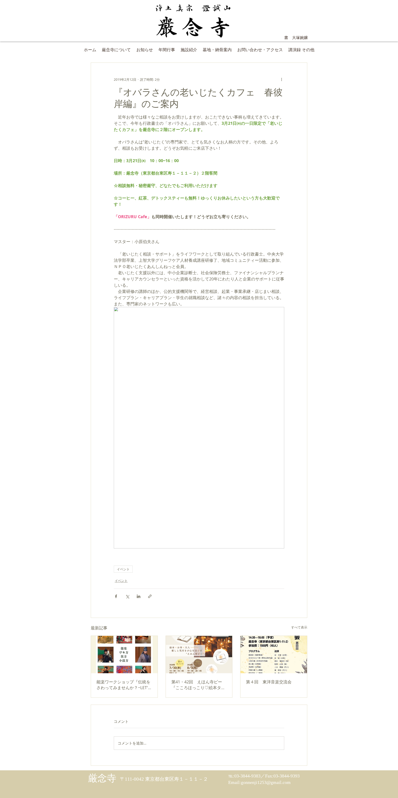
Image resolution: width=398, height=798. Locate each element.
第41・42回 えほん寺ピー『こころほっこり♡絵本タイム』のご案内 (198, 685)
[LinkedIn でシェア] (138, 596)
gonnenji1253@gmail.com (266, 782)
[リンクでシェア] (150, 596)
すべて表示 (299, 627)
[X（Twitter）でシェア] (127, 596)
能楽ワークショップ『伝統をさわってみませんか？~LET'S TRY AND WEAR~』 (123, 685)
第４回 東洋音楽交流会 (269, 682)
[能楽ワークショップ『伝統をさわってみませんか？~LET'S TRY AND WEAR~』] (124, 654)
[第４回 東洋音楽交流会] (273, 654)
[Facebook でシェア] (116, 596)
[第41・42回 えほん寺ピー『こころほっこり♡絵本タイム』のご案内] (199, 654)
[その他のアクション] (281, 79)
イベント (123, 569)
